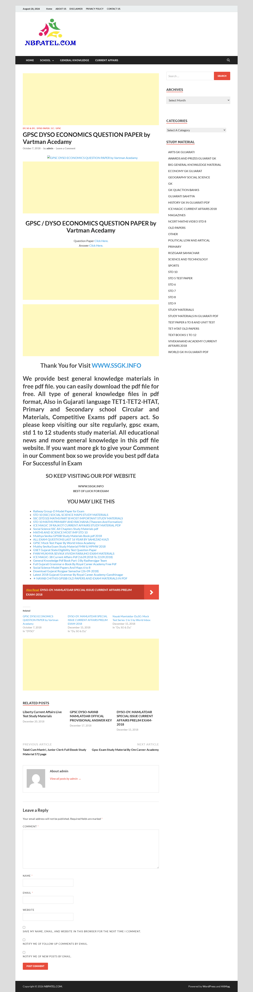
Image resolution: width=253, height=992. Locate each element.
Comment (31, 826)
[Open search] (228, 60)
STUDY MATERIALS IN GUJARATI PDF (193, 316)
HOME (30, 60)
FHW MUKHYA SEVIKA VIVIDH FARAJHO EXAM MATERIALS (73, 553)
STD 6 (172, 284)
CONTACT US (113, 8)
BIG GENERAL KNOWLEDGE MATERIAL (194, 164)
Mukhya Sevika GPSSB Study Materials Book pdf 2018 (67, 536)
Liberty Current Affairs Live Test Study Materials (42, 714)
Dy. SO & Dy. (29, 128)
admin (49, 148)
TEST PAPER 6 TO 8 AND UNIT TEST (191, 322)
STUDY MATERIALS (181, 309)
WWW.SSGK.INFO (116, 365)
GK (170, 183)
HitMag (225, 986)
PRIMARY (174, 246)
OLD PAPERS (176, 227)
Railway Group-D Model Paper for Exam (58, 511)
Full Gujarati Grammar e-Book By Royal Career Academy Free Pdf (74, 564)
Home (49, 8)
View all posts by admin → (65, 778)
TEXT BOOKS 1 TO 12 (182, 335)
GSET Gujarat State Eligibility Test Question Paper (65, 550)
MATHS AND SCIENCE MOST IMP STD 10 (60, 532)
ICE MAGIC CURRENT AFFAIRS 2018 (192, 208)
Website (28, 909)
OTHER (173, 234)
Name (28, 875)
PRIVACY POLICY (95, 8)
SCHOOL (45, 60)
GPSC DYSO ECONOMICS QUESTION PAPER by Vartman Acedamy (40, 620)
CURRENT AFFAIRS (106, 60)
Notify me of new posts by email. (47, 956)
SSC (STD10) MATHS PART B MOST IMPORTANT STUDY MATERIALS (78, 518)
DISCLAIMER (76, 8)
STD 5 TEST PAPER (180, 278)
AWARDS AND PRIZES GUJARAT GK (192, 158)
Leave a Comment (65, 148)
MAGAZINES (176, 215)
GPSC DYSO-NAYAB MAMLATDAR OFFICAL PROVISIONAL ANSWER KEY (91, 716)
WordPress (209, 986)
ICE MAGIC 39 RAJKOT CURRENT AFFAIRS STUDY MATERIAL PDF (77, 525)
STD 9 (172, 303)
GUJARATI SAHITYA (181, 196)
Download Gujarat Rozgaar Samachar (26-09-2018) (66, 571)
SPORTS (173, 265)
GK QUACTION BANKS (183, 190)
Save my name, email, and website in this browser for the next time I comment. (82, 931)
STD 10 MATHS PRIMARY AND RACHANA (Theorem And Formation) (77, 521)
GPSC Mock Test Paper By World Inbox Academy (64, 543)
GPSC (58, 128)
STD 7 (172, 290)
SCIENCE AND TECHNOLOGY (188, 259)
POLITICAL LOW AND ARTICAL (189, 240)
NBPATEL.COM (53, 986)
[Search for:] (198, 76)
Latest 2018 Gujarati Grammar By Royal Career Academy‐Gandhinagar (78, 574)
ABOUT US (61, 8)
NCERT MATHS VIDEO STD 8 (187, 221)
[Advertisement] (91, 99)
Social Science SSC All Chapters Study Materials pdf (65, 528)
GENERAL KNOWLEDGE (74, 60)
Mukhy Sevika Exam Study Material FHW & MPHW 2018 (69, 546)
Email (28, 892)
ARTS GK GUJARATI (181, 152)
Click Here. (101, 241)
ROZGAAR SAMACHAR (183, 253)
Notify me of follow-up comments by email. (55, 943)
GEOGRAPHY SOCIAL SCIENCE (189, 177)
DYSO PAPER (43, 128)
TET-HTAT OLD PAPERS (183, 328)
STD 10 (172, 271)
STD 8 (172, 297)
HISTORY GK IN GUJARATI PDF (189, 202)
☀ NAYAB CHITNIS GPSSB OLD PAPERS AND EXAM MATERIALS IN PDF (80, 578)
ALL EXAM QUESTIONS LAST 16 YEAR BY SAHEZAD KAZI (71, 539)
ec (52, 128)
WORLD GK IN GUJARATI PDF (188, 352)
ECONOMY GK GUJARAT (185, 171)
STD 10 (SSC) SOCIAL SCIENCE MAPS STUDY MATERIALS (70, 514)
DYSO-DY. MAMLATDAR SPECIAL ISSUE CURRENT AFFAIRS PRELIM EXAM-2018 (88, 620)
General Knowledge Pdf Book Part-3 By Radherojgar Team (70, 560)
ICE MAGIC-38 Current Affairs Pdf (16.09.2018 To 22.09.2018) (73, 557)
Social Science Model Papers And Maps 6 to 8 (61, 567)
